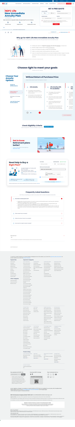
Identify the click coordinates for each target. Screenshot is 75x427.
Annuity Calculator (26, 320)
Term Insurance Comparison (27, 290)
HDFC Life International (23, 411)
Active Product (62, 416)
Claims (46, 3)
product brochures (26, 257)
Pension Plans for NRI (26, 314)
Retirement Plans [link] (57, 261)
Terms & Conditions (28, 414)
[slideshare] (51, 377)
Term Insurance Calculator (27, 267)
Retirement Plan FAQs (57, 333)
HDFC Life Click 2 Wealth (37, 355)
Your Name (42, 161)
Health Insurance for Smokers (48, 317)
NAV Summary (27, 416)
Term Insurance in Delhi (26, 293)
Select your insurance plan (45, 166)
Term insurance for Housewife (27, 276)
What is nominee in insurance (58, 316)
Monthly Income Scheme (37, 264)
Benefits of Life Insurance (57, 313)
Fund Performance (13, 273)
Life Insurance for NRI (57, 314)
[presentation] (40, 113)
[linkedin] (51, 374)
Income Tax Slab (36, 327)
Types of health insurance (47, 321)
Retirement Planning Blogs (47, 335)
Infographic (45, 339)
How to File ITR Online (37, 335)
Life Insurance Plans (26, 3)
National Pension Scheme (27, 313)
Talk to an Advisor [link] (67, 115)
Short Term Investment (47, 264)
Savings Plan (12, 263)
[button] (30, 112)
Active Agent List (48, 414)
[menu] (73, 4)
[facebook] (48, 374)
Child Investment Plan (47, 267)
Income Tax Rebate (36, 336)
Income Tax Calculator (13, 267)
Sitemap (58, 416)
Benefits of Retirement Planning (58, 267)
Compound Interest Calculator (27, 329)
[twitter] (53, 374)
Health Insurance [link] (47, 307)
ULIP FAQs (55, 334)
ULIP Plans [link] (36, 307)
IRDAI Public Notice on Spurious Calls (56, 414)
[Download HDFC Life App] (30, 374)
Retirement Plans (16, 148)
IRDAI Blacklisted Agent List (34, 414)
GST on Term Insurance (26, 299)
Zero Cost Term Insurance (27, 270)
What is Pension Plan (26, 310)
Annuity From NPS (12, 276)
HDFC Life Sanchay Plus (57, 355)
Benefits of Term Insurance (27, 273)
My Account (12, 272)
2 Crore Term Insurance (26, 266)
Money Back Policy (46, 270)
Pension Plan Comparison (27, 311)
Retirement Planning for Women (58, 269)
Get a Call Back (53, 179)
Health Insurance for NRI (47, 315)
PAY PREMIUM (69, 3)
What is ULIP (35, 308)
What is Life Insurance (57, 310)
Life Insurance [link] (57, 307)
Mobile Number (44, 16)
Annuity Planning (25, 317)
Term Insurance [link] (26, 261)
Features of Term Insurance (27, 289)
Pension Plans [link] (26, 307)
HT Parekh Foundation (29, 411)
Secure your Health (46, 333)
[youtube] (56, 374)
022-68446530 (35, 389)
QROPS (18, 416)
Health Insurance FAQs (57, 330)
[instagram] (48, 377)
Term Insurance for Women (27, 279)
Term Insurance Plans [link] (27, 353)
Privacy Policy (23, 414)
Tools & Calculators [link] (27, 326)
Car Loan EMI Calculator (26, 348)
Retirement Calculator (57, 264)
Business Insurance (13, 283)
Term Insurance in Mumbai (27, 292)
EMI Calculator (25, 345)
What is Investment (46, 263)
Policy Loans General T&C (53, 416)
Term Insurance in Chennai (27, 298)
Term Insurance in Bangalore (27, 295)
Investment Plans (12, 264)
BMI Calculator (25, 332)
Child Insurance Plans (13, 280)
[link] (4, 27)
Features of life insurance (58, 317)
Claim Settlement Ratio (26, 269)
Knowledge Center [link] (47, 326)
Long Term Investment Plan (48, 276)
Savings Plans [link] (36, 261)
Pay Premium (12, 270)
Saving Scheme (36, 263)
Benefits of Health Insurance (48, 311)
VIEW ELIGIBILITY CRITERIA (48, 126)
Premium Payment (21, 416)
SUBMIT (23, 374)
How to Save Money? (36, 266)
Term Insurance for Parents (27, 283)
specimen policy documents (56, 256)
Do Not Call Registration (13, 414)
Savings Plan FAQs (57, 331)
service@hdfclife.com (27, 389)
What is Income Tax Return (37, 329)
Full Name (58, 11)
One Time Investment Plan (47, 266)
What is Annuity (25, 316)
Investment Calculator (47, 269)
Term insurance (12, 261)
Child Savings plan (36, 270)
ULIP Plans (11, 269)
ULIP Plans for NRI (36, 311)
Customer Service (52, 3)
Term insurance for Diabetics (27, 302)
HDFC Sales (14, 411)
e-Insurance (41, 416)
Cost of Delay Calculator (26, 336)
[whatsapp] (53, 377)
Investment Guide (35, 3)
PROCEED (56, 24)
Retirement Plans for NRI (57, 266)
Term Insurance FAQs (57, 328)
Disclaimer (13, 235)
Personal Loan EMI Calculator (27, 346)
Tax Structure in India (37, 332)
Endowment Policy (46, 273)
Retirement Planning (57, 263)
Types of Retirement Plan (57, 270)
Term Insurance (18, 3)
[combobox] (15, 374)
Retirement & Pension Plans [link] (48, 354)
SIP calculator (25, 335)
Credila (11, 411)
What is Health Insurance (47, 308)
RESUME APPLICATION (61, 3)
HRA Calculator (25, 330)
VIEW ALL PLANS (25, 357)
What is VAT (35, 333)
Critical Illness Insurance (47, 310)
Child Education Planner (26, 342)
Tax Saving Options (36, 330)
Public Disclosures (46, 416)
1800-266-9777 (58, 181)
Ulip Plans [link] (35, 353)
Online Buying (32, 416)
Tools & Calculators (36, 416)
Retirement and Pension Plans (8, 29)
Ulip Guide (45, 332)
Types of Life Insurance (57, 311)
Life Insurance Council (13, 416)
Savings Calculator (26, 339)
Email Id (58, 16)
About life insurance (47, 327)
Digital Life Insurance (57, 320)
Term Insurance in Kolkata (27, 296)
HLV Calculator (25, 333)
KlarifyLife (18, 411)
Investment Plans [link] (47, 261)
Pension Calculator (26, 308)
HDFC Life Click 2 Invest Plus (38, 356)
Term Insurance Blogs (47, 336)
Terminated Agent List (42, 414)
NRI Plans (42, 3)
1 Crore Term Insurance (26, 264)
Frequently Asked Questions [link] (57, 327)
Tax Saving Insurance (47, 329)
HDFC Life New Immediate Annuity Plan (19, 29)
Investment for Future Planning (48, 330)
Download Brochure (64, 32)
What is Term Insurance (26, 263)
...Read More (38, 183)
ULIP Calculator (36, 310)
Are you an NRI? (44, 11)
